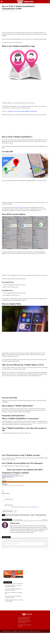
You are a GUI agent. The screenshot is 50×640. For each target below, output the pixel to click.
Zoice (38, 633)
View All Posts (44, 519)
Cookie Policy (14, 633)
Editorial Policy (6, 631)
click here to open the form (32, 507)
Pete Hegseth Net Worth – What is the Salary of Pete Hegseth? (13, 586)
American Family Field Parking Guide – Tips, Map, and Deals (13, 597)
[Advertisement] (25, 23)
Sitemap (4, 636)
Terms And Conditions (35, 631)
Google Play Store (19, 207)
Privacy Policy (6, 633)
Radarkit (43, 633)
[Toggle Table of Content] (14, 511)
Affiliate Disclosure (23, 631)
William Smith (5, 10)
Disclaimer (14, 631)
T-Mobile (27, 103)
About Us (33, 633)
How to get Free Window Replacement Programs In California (13, 589)
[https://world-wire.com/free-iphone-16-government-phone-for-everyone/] (13, 574)
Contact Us (27, 633)
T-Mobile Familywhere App (40, 515)
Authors (21, 633)
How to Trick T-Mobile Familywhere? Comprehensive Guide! (17, 515)
